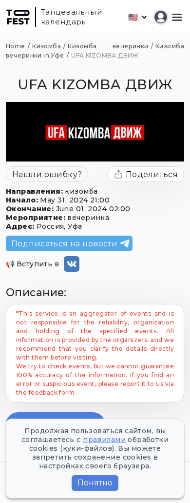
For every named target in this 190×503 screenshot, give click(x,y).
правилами (104, 439)
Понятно (95, 482)
